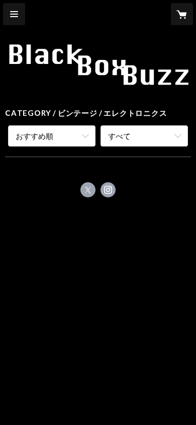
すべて (119, 135)
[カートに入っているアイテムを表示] (182, 14)
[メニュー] (14, 14)
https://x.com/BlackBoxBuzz (87, 189)
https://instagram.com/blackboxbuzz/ (108, 189)
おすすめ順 (34, 135)
